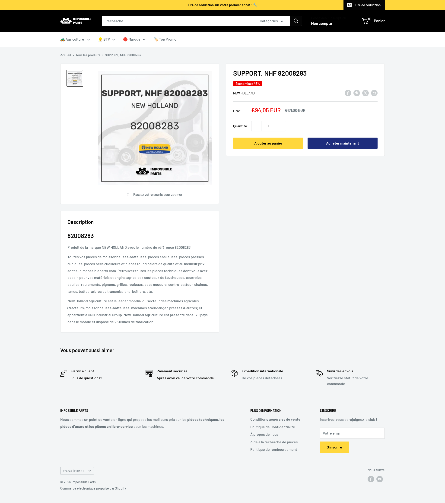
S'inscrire (334, 447)
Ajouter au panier (268, 143)
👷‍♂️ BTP (104, 39)
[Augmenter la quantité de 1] (281, 126)
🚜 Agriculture (72, 39)
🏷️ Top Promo (165, 39)
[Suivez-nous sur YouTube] (379, 479)
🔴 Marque (131, 39)
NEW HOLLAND (244, 93)
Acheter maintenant (342, 143)
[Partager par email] (374, 92)
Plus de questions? (86, 378)
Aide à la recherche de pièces (274, 442)
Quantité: (240, 126)
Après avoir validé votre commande (185, 378)
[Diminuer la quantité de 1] (256, 126)
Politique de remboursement (273, 449)
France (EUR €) (73, 471)
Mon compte (321, 23)
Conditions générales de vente (275, 419)
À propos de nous (264, 434)
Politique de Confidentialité (272, 427)
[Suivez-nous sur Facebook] (371, 479)
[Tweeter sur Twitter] (365, 92)
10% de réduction (367, 5)
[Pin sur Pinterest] (356, 92)
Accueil (65, 55)
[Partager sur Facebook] (348, 92)
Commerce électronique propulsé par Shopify (93, 488)
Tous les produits (88, 55)
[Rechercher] (296, 21)
